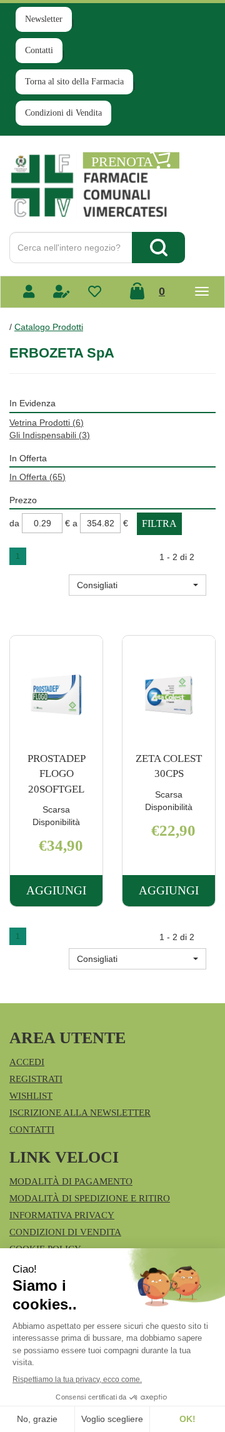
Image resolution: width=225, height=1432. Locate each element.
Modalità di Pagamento (70, 1181)
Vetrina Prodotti (46, 423)
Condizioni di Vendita (63, 113)
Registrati (35, 1079)
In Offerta (37, 477)
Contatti (39, 50)
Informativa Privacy (61, 1215)
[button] (137, 585)
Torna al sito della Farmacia (74, 81)
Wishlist (30, 1096)
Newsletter (43, 19)
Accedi (26, 1062)
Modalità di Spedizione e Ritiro (89, 1198)
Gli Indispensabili (49, 435)
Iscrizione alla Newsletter (80, 1113)
